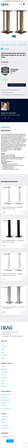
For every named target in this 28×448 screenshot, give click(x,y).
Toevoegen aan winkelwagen (15, 85)
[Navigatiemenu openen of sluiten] (26, 4)
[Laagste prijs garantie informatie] (5, 71)
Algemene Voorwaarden (6, 394)
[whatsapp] (9, 118)
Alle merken (3, 386)
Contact (2, 358)
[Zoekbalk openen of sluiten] (20, 4)
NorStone (3, 380)
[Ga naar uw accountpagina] (21, 4)
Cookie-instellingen (5, 408)
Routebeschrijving (5, 428)
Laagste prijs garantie (7, 92)
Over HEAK (3, 355)
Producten (3, 347)
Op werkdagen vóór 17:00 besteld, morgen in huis (12, 336)
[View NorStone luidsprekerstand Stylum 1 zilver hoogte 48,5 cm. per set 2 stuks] (24, 312)
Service (2, 352)
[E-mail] (5, 118)
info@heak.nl (4, 419)
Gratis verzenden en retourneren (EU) (14, 1)
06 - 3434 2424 (4, 416)
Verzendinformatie (5, 400)
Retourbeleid (4, 403)
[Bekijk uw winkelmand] (24, 4)
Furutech (3, 375)
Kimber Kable (4, 377)
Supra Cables (4, 369)
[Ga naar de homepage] (5, 4)
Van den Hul (3, 366)
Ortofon (2, 383)
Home (2, 344)
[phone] (2, 118)
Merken (2, 349)
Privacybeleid (4, 397)
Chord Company (4, 372)
